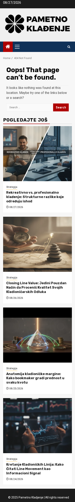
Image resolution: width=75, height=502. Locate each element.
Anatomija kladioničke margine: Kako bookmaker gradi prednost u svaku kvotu (35, 378)
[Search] (68, 47)
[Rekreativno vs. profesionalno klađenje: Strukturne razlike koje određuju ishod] (37, 153)
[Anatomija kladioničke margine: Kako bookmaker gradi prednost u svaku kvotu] (37, 335)
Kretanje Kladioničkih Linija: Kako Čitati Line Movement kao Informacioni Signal (35, 469)
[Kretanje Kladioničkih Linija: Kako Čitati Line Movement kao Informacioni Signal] (37, 425)
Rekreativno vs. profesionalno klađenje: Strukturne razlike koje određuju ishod (35, 197)
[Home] (8, 47)
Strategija (11, 187)
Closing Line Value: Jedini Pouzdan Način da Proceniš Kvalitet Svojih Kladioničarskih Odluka (36, 287)
